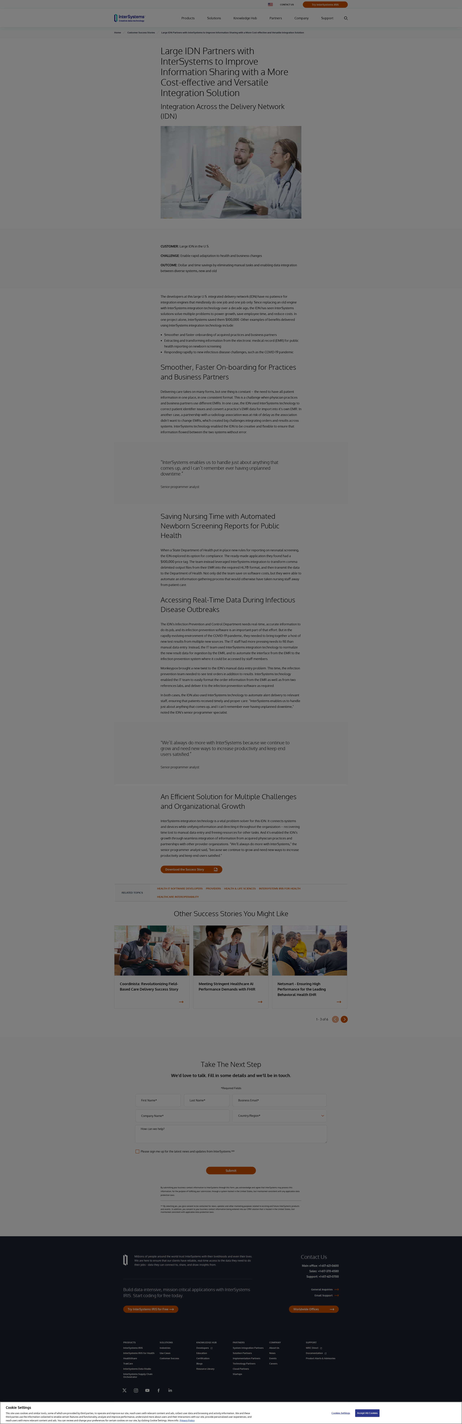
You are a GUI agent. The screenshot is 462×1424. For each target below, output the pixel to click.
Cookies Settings (341, 1413)
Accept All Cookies (367, 1413)
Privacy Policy (187, 1420)
